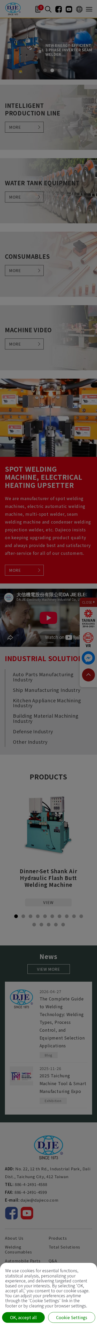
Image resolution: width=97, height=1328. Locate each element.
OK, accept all (23, 1317)
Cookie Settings (71, 1317)
